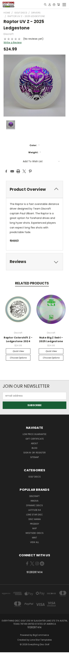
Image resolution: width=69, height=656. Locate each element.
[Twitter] (24, 171)
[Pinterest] (30, 171)
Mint (34, 537)
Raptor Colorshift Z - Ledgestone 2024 (18, 339)
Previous (5, 652)
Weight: (34, 152)
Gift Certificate (34, 438)
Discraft (34, 496)
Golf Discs (34, 476)
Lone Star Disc (34, 514)
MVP (34, 528)
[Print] (18, 171)
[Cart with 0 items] (58, 4)
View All (34, 542)
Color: (34, 145)
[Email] (12, 171)
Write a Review (13, 42)
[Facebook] (6, 171)
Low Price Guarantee (34, 434)
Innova (34, 500)
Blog (34, 447)
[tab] (34, 189)
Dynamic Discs (34, 505)
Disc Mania (34, 519)
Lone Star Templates (41, 639)
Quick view (18, 351)
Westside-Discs (34, 533)
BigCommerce (41, 635)
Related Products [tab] (32, 283)
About (34, 443)
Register (41, 452)
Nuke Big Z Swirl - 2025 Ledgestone (51, 339)
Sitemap (34, 457)
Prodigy (34, 523)
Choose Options (18, 357)
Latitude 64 (34, 509)
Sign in (27, 452)
